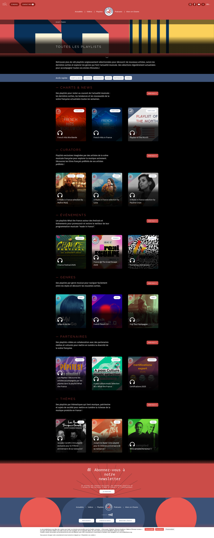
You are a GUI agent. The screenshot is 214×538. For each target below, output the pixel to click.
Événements (98, 78)
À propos (14, 4)
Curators (87, 78)
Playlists (99, 12)
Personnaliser (170, 529)
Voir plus (151, 93)
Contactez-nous (105, 521)
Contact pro (26, 4)
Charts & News (76, 78)
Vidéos (89, 12)
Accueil (58, 22)
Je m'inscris (107, 492)
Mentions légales (125, 521)
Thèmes (128, 78)
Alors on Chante (132, 12)
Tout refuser (159, 529)
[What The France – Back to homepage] (108, 510)
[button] (208, 4)
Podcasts (118, 12)
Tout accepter (149, 529)
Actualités (79, 12)
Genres (108, 78)
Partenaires (118, 78)
